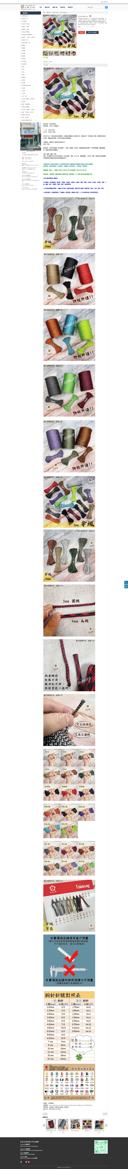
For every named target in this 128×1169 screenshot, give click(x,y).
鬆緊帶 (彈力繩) (26, 114)
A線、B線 (24, 96)
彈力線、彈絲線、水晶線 (28, 109)
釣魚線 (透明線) (26, 32)
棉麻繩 (23, 77)
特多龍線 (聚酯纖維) (27, 34)
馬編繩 (23, 48)
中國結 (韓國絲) (26, 106)
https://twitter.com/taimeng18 (28, 185)
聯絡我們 (70, 7)
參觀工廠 (55, 7)
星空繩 (23, 53)
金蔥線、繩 (24, 40)
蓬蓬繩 (23, 45)
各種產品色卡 (25, 15)
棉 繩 (23, 74)
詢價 (81, 32)
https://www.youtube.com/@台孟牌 (29, 189)
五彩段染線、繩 (26, 42)
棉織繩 (23, 56)
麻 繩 (23, 66)
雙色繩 (23, 58)
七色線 (23, 93)
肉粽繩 (23, 82)
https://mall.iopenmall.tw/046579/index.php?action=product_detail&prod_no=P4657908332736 (70, 1105)
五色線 (23, 88)
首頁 (41, 7)
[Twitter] (24, 1162)
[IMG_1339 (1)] (30, 136)
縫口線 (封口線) (26, 24)
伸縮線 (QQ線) (25, 29)
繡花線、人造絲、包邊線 (28, 37)
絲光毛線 (24, 61)
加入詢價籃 (93, 32)
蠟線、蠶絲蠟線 (26, 104)
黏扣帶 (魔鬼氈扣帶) (27, 120)
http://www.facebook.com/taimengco (29, 176)
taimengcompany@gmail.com (28, 172)
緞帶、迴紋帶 (25, 117)
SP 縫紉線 (24, 21)
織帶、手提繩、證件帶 (27, 112)
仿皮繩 (23, 101)
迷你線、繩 (24, 18)
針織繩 (23, 50)
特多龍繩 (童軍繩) (26, 85)
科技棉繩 (24, 64)
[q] (27, 7)
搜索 (106, 7)
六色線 (23, 90)
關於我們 (47, 7)
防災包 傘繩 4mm (75, 1130)
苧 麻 (23, 69)
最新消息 (62, 7)
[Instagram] (29, 1162)
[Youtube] (26, 1162)
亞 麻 (23, 72)
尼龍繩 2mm (87, 1130)
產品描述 (46, 65)
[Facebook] (21, 1162)
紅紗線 (23, 80)
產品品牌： (46, 61)
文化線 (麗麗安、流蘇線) (28, 98)
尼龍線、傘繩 (25, 26)
